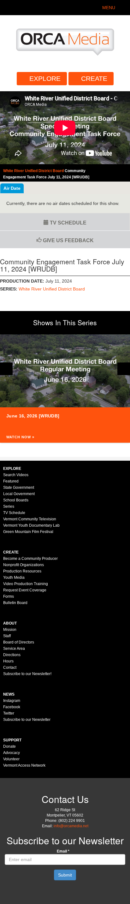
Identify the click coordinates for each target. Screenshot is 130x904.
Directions (12, 655)
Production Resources (22, 571)
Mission (9, 629)
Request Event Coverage (24, 590)
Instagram (11, 700)
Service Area (14, 648)
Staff (7, 636)
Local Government (19, 494)
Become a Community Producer (30, 558)
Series (8, 506)
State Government (18, 487)
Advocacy (11, 753)
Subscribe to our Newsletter (26, 719)
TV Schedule (67, 222)
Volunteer (11, 759)
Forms (8, 596)
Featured (11, 481)
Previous (6, 368)
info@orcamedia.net (71, 826)
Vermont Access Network (24, 765)
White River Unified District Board (52, 288)
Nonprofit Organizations (23, 565)
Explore (45, 78)
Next (123, 368)
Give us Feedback (68, 240)
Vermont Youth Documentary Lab (31, 525)
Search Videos (15, 475)
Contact (9, 667)
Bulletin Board (15, 603)
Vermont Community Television (29, 519)
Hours (8, 661)
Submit (65, 874)
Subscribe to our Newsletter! (27, 674)
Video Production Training (25, 584)
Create (94, 78)
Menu (108, 7)
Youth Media (14, 577)
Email (63, 851)
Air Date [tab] (12, 188)
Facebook (11, 707)
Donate (9, 746)
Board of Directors (18, 642)
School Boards (15, 500)
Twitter (8, 713)
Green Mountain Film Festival (28, 532)
